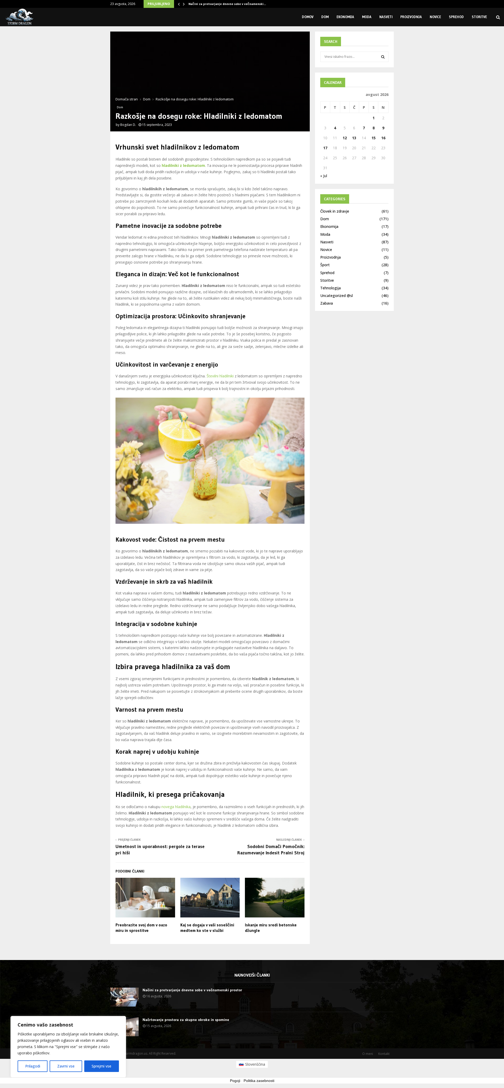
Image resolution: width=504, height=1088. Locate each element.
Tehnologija (330, 287)
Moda (366, 17)
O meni (367, 1053)
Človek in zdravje (334, 211)
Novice (435, 17)
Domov (307, 17)
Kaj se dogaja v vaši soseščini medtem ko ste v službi (207, 927)
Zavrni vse (66, 1066)
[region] (68, 1046)
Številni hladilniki (220, 375)
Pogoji (235, 1081)
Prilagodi (32, 1066)
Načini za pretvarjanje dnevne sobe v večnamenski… (227, 4)
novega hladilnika (176, 806)
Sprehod (456, 17)
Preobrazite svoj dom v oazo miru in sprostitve (141, 927)
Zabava (326, 303)
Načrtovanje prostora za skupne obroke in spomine (186, 1019)
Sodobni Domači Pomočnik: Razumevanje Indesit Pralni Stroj (270, 850)
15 (373, 137)
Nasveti (385, 17)
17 (325, 147)
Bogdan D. (128, 124)
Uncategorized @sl (336, 295)
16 (383, 137)
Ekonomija (345, 17)
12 (345, 137)
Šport (325, 264)
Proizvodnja (411, 17)
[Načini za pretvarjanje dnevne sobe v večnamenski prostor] (124, 997)
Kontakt (384, 1053)
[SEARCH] (382, 57)
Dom (325, 17)
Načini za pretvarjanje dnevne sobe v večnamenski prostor (192, 990)
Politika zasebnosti (259, 1081)
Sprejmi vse (101, 1066)
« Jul (323, 175)
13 (354, 137)
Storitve (479, 17)
